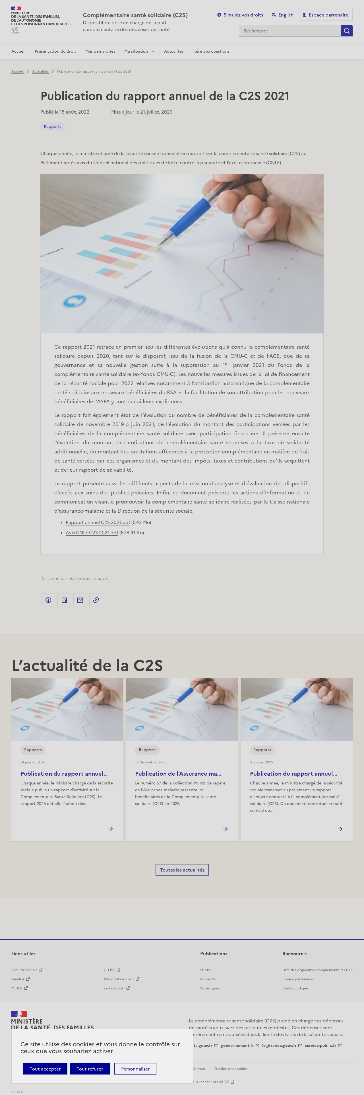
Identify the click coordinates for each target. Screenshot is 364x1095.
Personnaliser (135, 1068)
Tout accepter (45, 1068)
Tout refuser (89, 1068)
